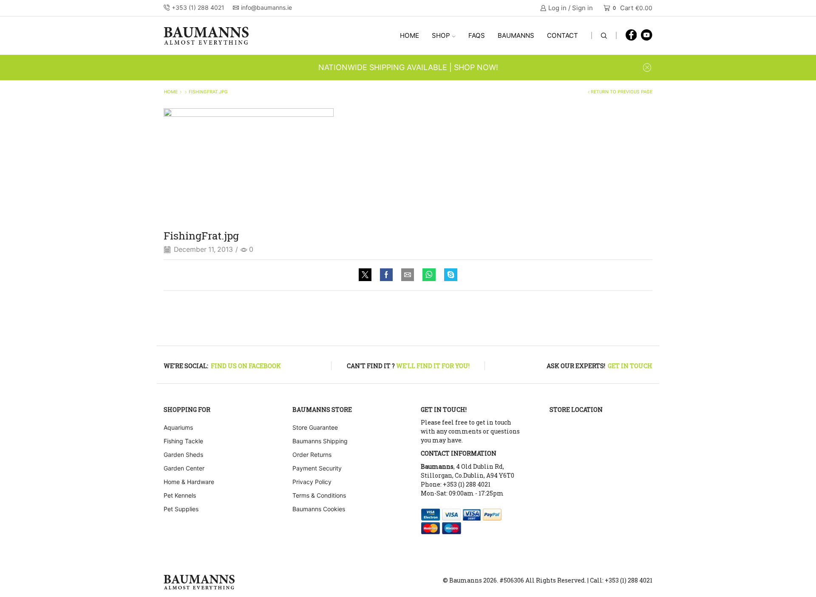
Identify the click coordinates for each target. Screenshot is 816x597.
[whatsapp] (429, 275)
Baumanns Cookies (318, 509)
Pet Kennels (180, 495)
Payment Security (317, 468)
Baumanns (516, 35)
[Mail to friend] (407, 275)
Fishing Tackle (183, 441)
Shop (441, 35)
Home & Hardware (189, 481)
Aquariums (178, 427)
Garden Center (184, 468)
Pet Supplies (181, 509)
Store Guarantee (315, 427)
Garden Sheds (183, 454)
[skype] (448, 275)
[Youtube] (646, 35)
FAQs (476, 35)
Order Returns (312, 454)
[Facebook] (631, 35)
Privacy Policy (312, 481)
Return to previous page (621, 92)
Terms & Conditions (319, 495)
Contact (562, 35)
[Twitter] (367, 275)
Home (409, 35)
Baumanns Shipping (320, 441)
